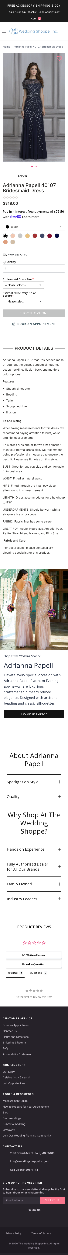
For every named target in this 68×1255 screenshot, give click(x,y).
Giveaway (9, 1129)
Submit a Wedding (14, 1124)
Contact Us (10, 1031)
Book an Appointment (16, 1025)
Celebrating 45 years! (16, 1077)
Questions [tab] (36, 972)
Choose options (33, 313)
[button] (34, 781)
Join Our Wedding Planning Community (27, 1135)
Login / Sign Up (17, 12)
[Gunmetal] (42, 235)
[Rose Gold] (5, 242)
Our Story (9, 1071)
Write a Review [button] (35, 955)
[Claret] (34, 235)
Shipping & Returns (14, 1042)
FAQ (5, 1048)
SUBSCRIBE (52, 1200)
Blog (5, 1112)
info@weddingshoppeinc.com (29, 1161)
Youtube (36, 1216)
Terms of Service (41, 1233)
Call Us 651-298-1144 (24, 1169)
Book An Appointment (36, 324)
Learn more (30, 217)
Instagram (28, 1216)
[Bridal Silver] (20, 235)
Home (6, 46)
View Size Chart (17, 254)
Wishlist (32, 12)
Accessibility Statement (17, 1054)
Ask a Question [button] (35, 964)
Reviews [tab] (13, 972)
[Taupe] (12, 242)
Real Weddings (12, 1118)
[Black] (5, 235)
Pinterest (46, 1215)
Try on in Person (34, 714)
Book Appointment (49, 12)
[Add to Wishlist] (59, 58)
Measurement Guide (15, 1100)
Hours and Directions (16, 1036)
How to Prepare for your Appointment (26, 1106)
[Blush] (12, 235)
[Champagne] (27, 235)
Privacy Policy (14, 1233)
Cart (35, 18)
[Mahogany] (49, 235)
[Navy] (57, 235)
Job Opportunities (14, 1083)
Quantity (9, 262)
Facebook (20, 1216)
